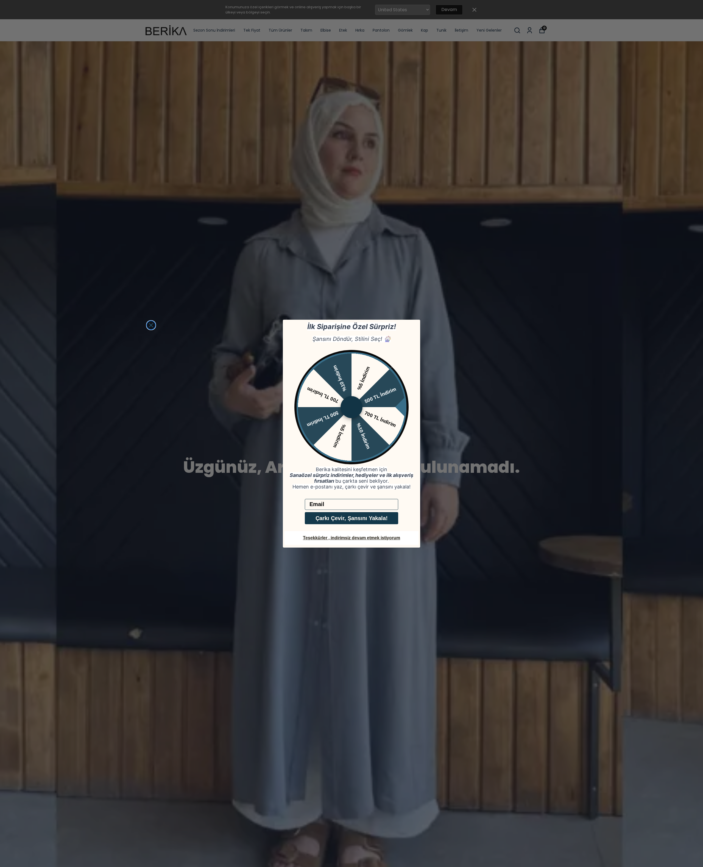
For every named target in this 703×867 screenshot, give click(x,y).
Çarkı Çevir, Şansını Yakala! (352, 518)
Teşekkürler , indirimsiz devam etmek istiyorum (351, 537)
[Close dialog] (151, 325)
